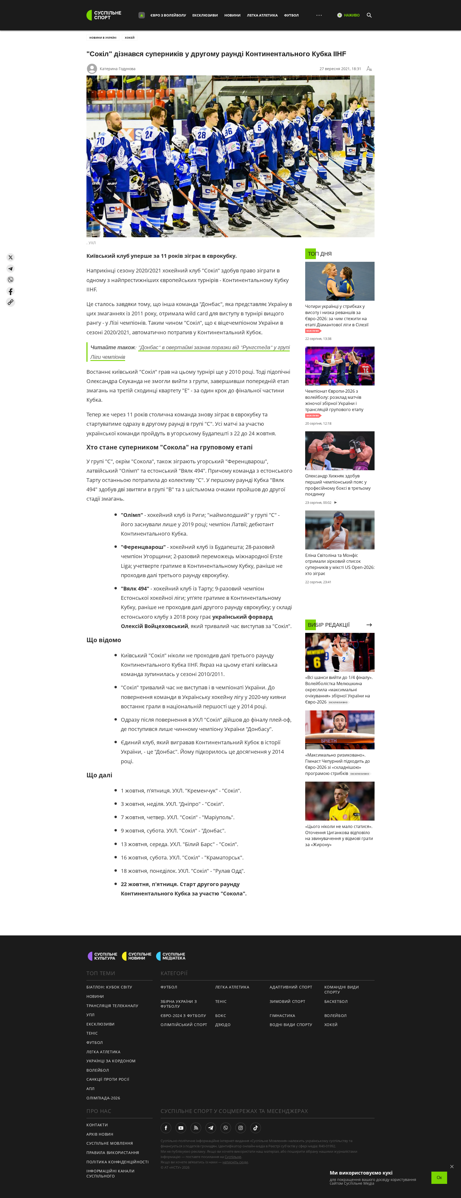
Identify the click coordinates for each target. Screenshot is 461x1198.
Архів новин (99, 1134)
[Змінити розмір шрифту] (369, 68)
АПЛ (90, 1088)
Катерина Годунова (118, 68)
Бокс (220, 1015)
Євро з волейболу (168, 15)
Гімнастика (282, 1015)
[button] (10, 257)
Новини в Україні (102, 37)
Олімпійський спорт (184, 1024)
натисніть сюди (235, 1162)
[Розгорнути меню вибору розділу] (141, 15)
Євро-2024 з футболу (183, 1015)
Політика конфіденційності (117, 1161)
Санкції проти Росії (107, 1079)
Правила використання (112, 1152)
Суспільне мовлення (109, 1143)
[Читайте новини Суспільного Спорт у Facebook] (166, 1128)
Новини (232, 15)
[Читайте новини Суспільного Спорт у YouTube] (181, 1128)
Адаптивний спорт (291, 987)
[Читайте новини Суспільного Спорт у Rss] (195, 1128)
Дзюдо (223, 1024)
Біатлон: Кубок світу (109, 987)
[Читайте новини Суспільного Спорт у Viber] (225, 1128)
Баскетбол (336, 1001)
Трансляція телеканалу (112, 1005)
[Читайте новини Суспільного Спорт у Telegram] (210, 1128)
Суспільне (233, 1156)
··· (319, 15)
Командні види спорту (341, 989)
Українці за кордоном (111, 1060)
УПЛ (90, 1014)
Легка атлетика (262, 15)
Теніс (92, 1033)
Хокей (129, 37)
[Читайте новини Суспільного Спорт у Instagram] (240, 1128)
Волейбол (97, 1070)
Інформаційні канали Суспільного (110, 1173)
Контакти (97, 1124)
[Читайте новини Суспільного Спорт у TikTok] (255, 1128)
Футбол (291, 15)
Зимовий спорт (287, 1001)
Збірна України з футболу (179, 1004)
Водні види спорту (291, 1024)
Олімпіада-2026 (103, 1097)
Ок (439, 1177)
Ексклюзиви (205, 15)
